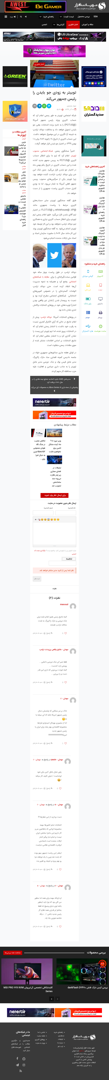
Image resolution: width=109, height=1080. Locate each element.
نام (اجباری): (71, 508)
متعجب (48, 519)
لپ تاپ (88, 290)
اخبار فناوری (39, 64)
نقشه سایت (41, 1035)
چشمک (58, 519)
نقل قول (35, 519)
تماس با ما (41, 1032)
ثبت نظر (37, 578)
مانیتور (100, 303)
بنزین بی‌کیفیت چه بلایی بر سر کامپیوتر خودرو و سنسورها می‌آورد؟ (22, 152)
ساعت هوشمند (100, 331)
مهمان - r (37, 759)
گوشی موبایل (87, 276)
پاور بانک (87, 303)
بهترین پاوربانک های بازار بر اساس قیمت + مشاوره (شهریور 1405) (101, 181)
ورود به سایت (40, 1043)
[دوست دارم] (66, 633)
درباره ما (60, 1042)
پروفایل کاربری (40, 1039)
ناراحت (54, 519)
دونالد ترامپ (46, 317)
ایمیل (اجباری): (48, 508)
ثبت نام (60, 1046)
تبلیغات (60, 1039)
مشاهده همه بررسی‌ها (13, 952)
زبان (51, 519)
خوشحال (45, 519)
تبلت (100, 290)
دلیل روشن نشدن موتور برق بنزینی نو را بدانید (22, 179)
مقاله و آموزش (24, 138)
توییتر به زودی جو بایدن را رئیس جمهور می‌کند (54, 96)
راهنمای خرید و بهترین (59, 1034)
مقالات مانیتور (24, 191)
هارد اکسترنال (87, 331)
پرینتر (100, 317)
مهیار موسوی (71, 105)
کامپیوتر (100, 276)
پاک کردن (38, 519)
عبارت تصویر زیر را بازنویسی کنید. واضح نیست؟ (55, 552)
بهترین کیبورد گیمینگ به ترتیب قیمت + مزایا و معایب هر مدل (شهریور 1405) (101, 241)
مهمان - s (41, 885)
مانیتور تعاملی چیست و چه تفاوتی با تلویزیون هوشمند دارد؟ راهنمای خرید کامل (22, 210)
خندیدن (42, 519)
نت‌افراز (81, 1050)
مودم (88, 317)
